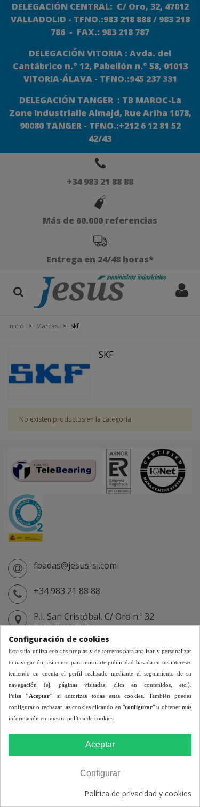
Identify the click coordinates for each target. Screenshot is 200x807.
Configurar (100, 773)
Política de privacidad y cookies (137, 793)
